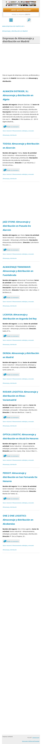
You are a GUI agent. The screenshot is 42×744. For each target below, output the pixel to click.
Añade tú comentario (11, 127)
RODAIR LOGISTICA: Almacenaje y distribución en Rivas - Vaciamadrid (20, 395)
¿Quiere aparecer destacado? (21, 10)
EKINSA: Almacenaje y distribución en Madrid (21, 355)
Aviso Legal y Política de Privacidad (30, 741)
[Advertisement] (21, 59)
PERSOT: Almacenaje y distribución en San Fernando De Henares (20, 477)
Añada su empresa (21, 14)
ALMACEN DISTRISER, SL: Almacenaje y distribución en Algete (18, 95)
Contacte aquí (35, 737)
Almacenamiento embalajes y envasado (23, 131)
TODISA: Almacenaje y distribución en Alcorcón (21, 145)
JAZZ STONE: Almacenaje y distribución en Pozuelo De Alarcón (17, 225)
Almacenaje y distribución (10, 135)
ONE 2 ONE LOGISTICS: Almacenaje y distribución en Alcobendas (18, 519)
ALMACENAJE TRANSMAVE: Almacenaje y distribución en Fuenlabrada (18, 270)
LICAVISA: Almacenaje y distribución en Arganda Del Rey (20, 316)
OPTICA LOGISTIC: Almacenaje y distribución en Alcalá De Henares (20, 436)
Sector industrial (7, 131)
